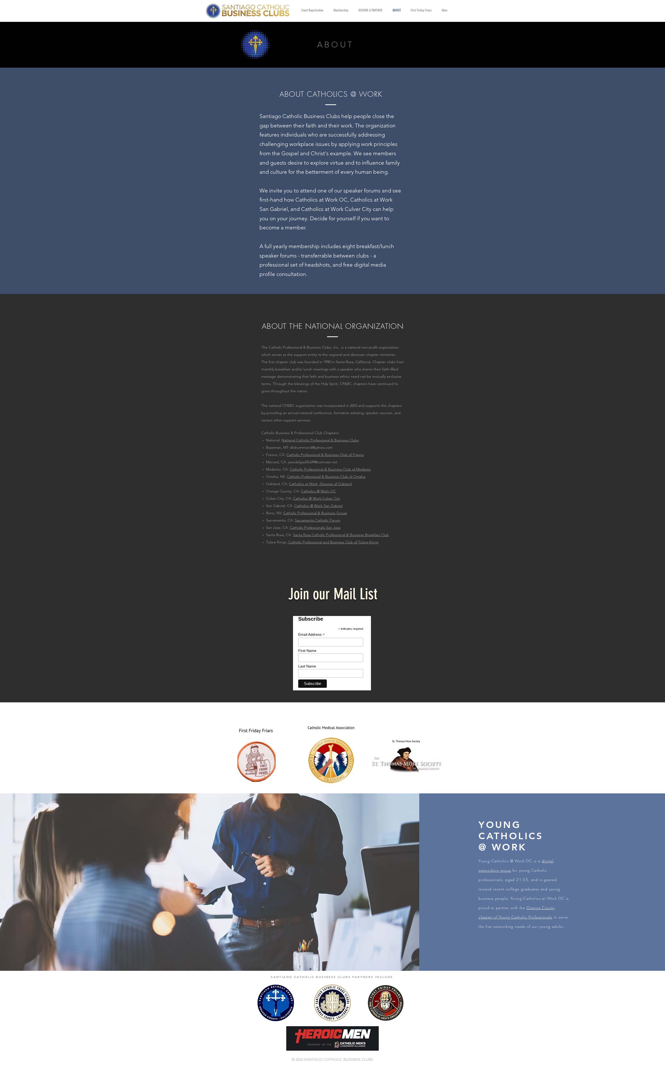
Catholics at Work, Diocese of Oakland (320, 483)
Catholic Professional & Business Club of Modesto (330, 469)
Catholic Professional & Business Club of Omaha (326, 476)
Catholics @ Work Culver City (316, 498)
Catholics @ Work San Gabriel (318, 505)
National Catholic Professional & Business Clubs (320, 440)
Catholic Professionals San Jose (315, 527)
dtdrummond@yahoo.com (311, 447)
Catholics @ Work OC (318, 491)
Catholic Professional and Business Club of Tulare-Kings (332, 542)
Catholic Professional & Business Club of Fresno (325, 454)
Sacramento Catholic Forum (317, 520)
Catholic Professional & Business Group (315, 513)
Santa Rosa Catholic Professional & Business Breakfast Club (341, 534)
